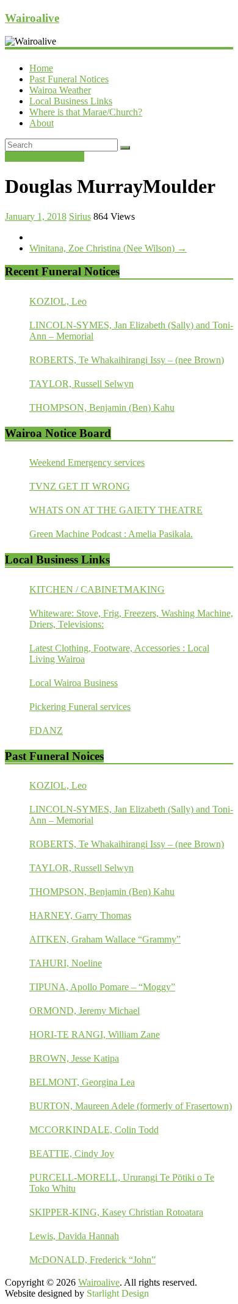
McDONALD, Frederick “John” (92, 1260)
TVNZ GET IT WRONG (79, 486)
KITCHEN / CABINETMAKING (97, 589)
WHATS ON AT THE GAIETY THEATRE (116, 510)
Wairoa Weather (60, 90)
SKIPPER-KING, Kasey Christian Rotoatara (116, 1212)
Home (41, 68)
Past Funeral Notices (69, 79)
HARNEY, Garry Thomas (80, 915)
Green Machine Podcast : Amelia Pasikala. (111, 534)
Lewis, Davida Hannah (74, 1236)
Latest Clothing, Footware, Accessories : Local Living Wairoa (119, 653)
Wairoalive (32, 18)
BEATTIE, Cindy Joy (71, 1153)
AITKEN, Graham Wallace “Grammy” (105, 939)
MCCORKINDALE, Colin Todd (94, 1130)
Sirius (80, 216)
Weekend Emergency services (87, 462)
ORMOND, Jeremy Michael (84, 1010)
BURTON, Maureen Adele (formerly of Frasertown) (130, 1106)
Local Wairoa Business (73, 683)
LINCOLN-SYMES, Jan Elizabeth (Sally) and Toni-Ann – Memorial (131, 330)
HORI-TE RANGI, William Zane (94, 1034)
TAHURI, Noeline (65, 963)
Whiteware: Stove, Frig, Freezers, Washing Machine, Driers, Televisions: (131, 618)
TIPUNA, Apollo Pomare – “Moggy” (102, 987)
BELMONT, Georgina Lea (82, 1082)
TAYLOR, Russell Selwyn (81, 384)
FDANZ (46, 730)
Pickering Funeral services (80, 706)
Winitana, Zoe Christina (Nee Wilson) (108, 248)
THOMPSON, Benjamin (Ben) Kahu (102, 407)
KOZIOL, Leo (58, 301)
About (41, 123)
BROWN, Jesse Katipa (74, 1058)
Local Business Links (70, 101)
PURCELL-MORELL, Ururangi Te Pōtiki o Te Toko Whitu (121, 1183)
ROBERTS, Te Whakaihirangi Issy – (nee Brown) (126, 360)
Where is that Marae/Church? (85, 112)
